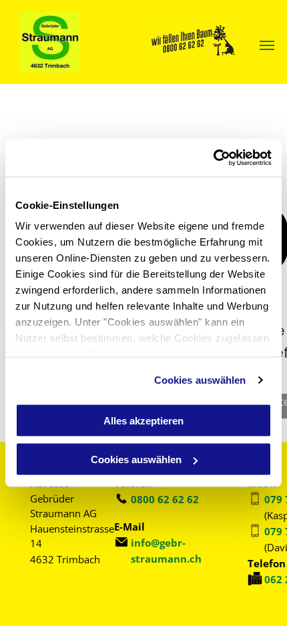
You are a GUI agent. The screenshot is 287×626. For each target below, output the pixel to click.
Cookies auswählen (200, 380)
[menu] (267, 45)
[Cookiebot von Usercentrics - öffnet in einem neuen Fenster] (213, 158)
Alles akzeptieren (143, 420)
